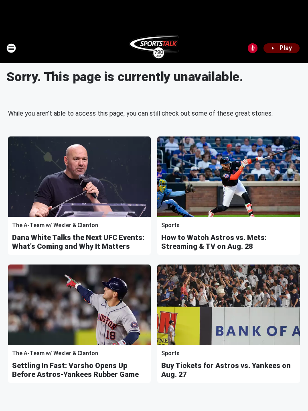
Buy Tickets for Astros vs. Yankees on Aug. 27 (226, 369)
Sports (170, 225)
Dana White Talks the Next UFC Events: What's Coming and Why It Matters (78, 241)
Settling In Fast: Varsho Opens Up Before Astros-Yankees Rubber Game (75, 369)
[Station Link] (154, 48)
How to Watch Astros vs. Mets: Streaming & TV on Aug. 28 (214, 241)
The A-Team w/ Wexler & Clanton (55, 225)
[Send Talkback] (252, 48)
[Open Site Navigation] (11, 48)
